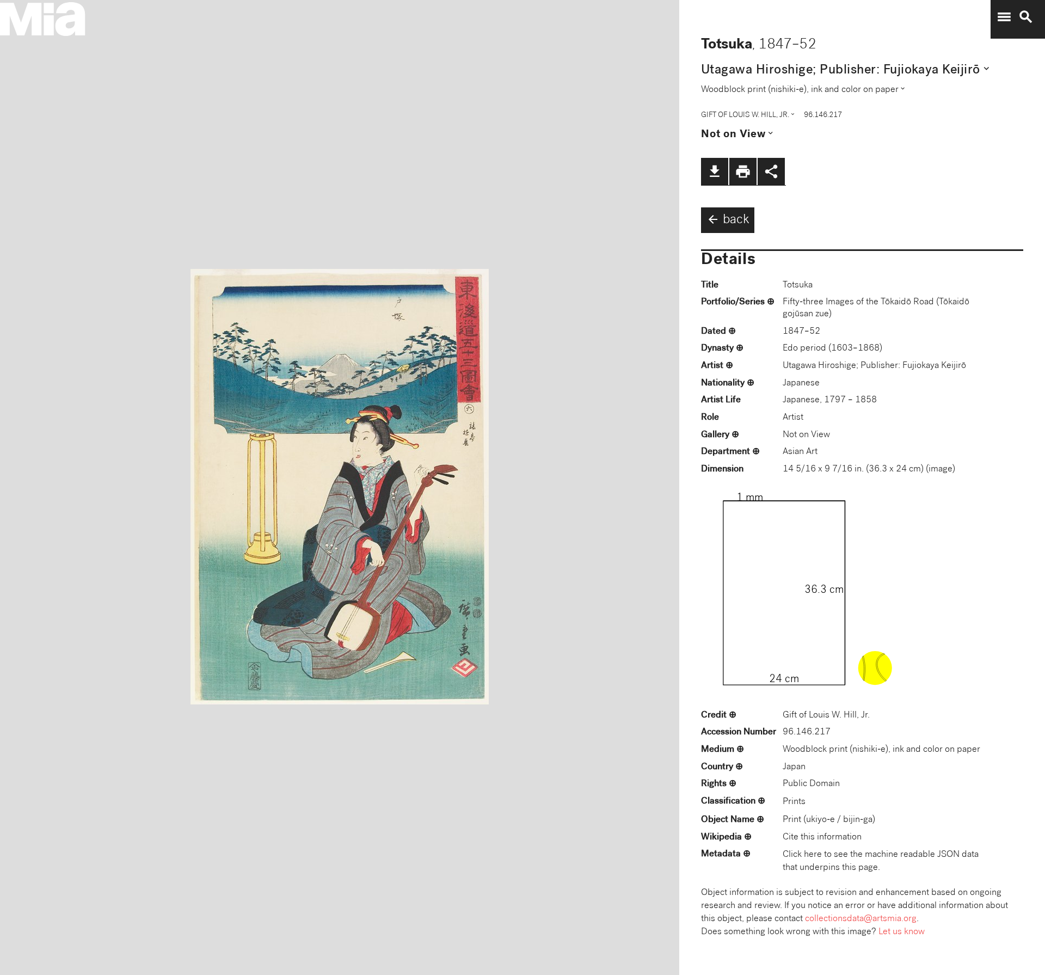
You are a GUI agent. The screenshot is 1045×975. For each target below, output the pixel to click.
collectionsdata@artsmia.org (861, 919)
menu (1004, 17)
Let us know (901, 932)
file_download (714, 171)
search (1026, 17)
